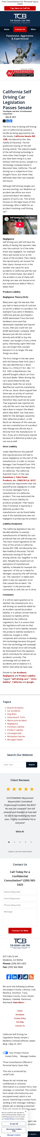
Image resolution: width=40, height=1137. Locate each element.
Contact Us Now (20, 930)
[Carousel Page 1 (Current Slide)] (9, 842)
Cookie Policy (11, 1056)
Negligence (8, 675)
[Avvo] (25, 976)
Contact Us (20, 29)
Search (32, 764)
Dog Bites (12, 714)
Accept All (14, 1124)
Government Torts (16, 717)
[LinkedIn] (14, 976)
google (30, 682)
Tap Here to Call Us (20, 8)
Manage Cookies (28, 1056)
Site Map (20, 1022)
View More (18, 1002)
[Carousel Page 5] (31, 842)
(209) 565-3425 (18, 963)
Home (6, 29)
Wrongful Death (15, 739)
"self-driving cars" (20, 679)
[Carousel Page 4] (25, 842)
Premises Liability (15, 726)
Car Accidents (19, 672)
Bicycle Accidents (15, 707)
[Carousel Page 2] (14, 842)
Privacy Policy (20, 1018)
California (17, 682)
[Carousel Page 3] (20, 842)
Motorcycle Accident (17, 720)
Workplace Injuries (16, 736)
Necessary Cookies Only (14, 1130)
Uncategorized (14, 733)
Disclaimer (20, 1014)
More (33, 29)
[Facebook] (8, 976)
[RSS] (31, 976)
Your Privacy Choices (19, 1052)
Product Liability (27, 675)
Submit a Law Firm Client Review (20, 852)
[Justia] (20, 976)
